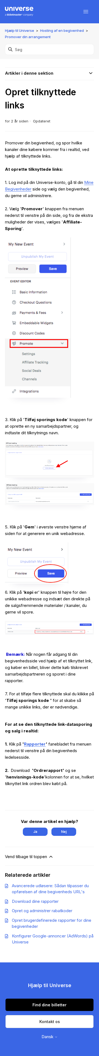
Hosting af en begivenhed (62, 30)
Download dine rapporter (35, 901)
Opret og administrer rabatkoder (42, 910)
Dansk (48, 1036)
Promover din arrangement (28, 37)
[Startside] (19, 11)
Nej (64, 832)
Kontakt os (49, 1021)
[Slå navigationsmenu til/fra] (85, 11)
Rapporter (35, 744)
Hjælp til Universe (19, 30)
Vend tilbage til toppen (26, 856)
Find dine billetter (49, 1004)
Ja (35, 832)
